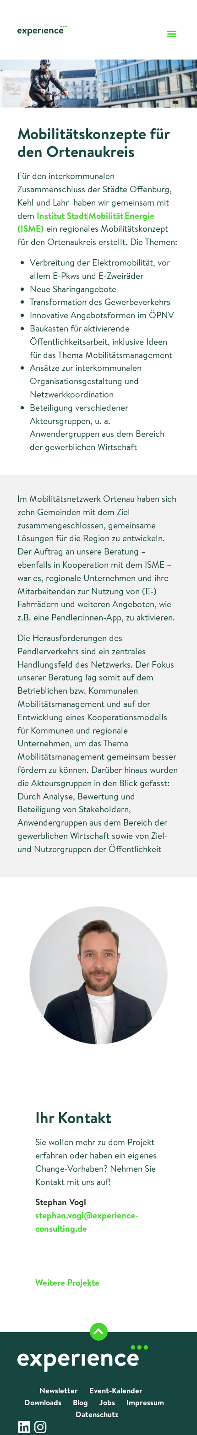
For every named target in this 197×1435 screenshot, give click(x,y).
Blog (80, 1402)
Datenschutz (97, 1414)
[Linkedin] (24, 1427)
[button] (172, 33)
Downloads (42, 1402)
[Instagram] (40, 1427)
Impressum (145, 1402)
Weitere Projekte (67, 1282)
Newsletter (58, 1390)
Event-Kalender (115, 1390)
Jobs (107, 1402)
